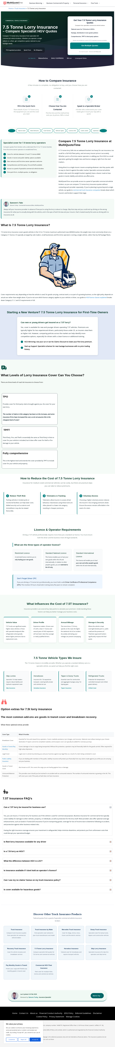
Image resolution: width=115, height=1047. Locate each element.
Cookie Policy (41, 1016)
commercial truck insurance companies (86, 190)
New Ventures (34, 130)
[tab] (57, 820)
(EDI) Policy (68, 1013)
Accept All (35, 1039)
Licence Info (72, 130)
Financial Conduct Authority (50, 1013)
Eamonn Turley (33, 997)
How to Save (21, 130)
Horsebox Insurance (40, 688)
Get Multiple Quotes (89, 45)
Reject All (23, 1039)
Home (14, 1013)
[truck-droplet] (4, 368)
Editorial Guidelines (83, 1013)
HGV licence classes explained (96, 297)
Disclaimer (97, 1013)
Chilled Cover (92, 688)
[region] (23, 1032)
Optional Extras (97, 130)
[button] (43, 3)
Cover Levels (84, 130)
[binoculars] (4, 702)
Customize (12, 1039)
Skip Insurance (10, 688)
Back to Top (97, 996)
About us (34, 1013)
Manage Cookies (73, 1016)
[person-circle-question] (6, 791)
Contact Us (23, 1013)
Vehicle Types (60, 130)
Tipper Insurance (66, 688)
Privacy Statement (56, 1016)
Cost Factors (47, 130)
